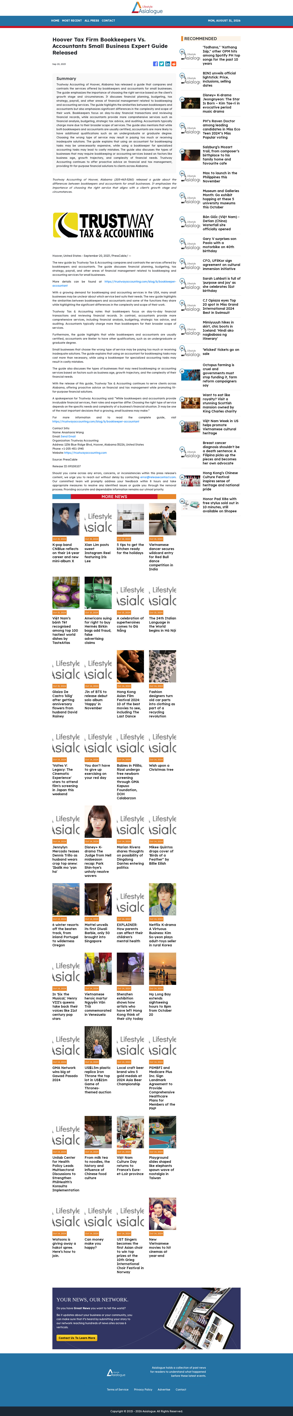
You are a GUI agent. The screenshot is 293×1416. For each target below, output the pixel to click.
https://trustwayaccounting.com (85, 452)
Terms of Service (118, 1389)
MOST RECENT (72, 20)
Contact (181, 1389)
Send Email (68, 436)
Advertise (164, 1389)
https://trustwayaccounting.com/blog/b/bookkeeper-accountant (95, 421)
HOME (55, 20)
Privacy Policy (143, 1389)
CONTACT (108, 20)
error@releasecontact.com (158, 477)
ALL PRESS (92, 20)
